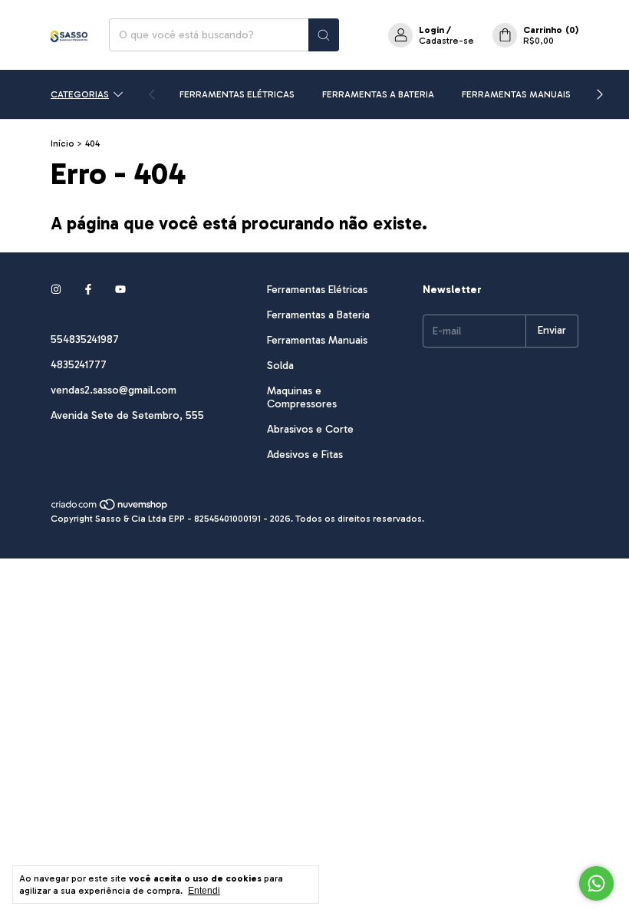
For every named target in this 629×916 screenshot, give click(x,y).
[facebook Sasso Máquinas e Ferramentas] (88, 289)
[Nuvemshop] (110, 507)
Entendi (204, 890)
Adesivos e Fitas (305, 454)
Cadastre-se (446, 40)
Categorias (80, 94)
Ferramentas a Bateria (378, 94)
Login (431, 30)
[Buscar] (323, 34)
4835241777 (79, 364)
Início (62, 143)
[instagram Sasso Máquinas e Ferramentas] (56, 289)
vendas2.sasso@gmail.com (113, 390)
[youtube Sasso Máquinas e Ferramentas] (120, 289)
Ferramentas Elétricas (237, 94)
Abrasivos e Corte (310, 429)
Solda (280, 365)
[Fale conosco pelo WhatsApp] (596, 883)
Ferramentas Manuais (516, 94)
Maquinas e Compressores (302, 397)
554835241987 (85, 339)
